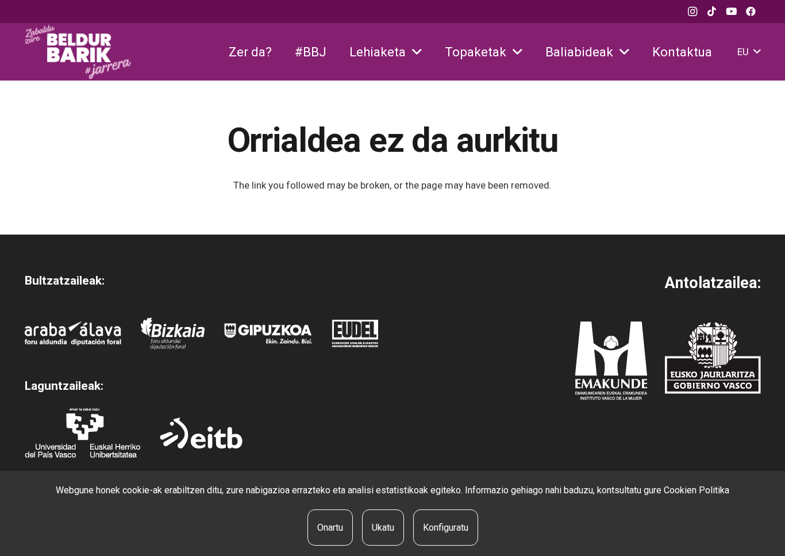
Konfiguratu (445, 527)
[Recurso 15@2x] (713, 357)
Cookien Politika (696, 490)
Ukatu (383, 527)
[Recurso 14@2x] (611, 360)
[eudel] (355, 333)
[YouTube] (731, 11)
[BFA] (173, 333)
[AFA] (73, 333)
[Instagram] (692, 11)
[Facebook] (751, 11)
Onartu (330, 527)
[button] (417, 52)
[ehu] (82, 433)
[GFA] (268, 333)
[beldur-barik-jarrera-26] (78, 52)
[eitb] (201, 432)
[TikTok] (712, 11)
